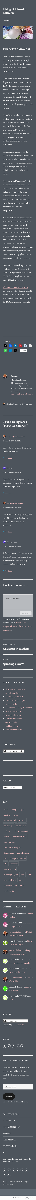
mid (22, 874)
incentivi (14, 863)
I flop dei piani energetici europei (18, 707)
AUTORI (7, 1133)
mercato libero (10, 869)
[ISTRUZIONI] (9, 1170)
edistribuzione (23, 852)
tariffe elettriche (10, 885)
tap (20, 880)
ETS (11, 999)
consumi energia (19, 836)
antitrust (7, 814)
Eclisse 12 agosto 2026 (14, 696)
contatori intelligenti (12, 847)
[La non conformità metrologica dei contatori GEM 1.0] (9, 1174)
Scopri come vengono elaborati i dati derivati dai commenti (17, 626)
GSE (6, 863)
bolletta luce (21, 825)
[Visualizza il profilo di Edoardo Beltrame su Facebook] (4, 1046)
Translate (20, 1024)
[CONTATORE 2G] (4, 1170)
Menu (7, 20)
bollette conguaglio (21, 831)
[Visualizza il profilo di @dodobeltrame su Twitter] (9, 1046)
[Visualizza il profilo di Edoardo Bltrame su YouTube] (22, 1046)
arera (16, 814)
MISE (28, 874)
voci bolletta (9, 890)
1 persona (10, 458)
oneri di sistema (10, 880)
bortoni (7, 836)
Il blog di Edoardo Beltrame (14, 11)
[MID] (4, 1174)
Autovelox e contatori (14, 711)
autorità (22, 820)
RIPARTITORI (9, 1139)
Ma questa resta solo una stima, (15, 287)
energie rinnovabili (18, 858)
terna (22, 885)
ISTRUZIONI (9, 1120)
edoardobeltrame (12, 404)
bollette (7, 831)
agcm (22, 809)
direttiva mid (9, 852)
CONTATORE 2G (11, 1114)
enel (5, 858)
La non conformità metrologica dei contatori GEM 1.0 (17, 1160)
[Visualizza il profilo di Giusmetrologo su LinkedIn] (18, 1046)
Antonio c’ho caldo (13, 715)
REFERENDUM (10, 1146)
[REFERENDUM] (26, 1170)
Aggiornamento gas (13, 729)
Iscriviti (9, 1096)
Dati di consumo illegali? (15, 700)
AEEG (6, 809)
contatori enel (9, 842)
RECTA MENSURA (11, 1127)
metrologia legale (11, 874)
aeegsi (14, 809)
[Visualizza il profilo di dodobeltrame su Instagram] (13, 1046)
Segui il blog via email (17, 1060)
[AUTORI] (18, 1170)
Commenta (25, 613)
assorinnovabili (10, 820)
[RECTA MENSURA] (13, 1170)
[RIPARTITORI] (22, 1170)
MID (5, 1152)
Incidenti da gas (11, 726)
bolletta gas (8, 825)
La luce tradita (11, 704)
